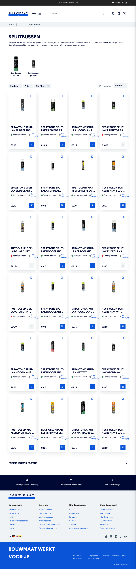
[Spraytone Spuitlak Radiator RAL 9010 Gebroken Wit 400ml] (113, 105)
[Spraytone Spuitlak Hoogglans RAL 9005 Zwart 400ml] (53, 347)
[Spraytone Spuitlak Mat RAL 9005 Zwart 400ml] (83, 408)
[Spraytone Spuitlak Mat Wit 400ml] (83, 347)
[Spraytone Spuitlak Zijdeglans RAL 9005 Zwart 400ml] (83, 226)
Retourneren (74, 513)
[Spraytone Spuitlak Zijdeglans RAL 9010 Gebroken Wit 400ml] (113, 226)
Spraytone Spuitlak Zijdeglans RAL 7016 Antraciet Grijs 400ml (22, 129)
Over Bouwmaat (106, 509)
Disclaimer (115, 556)
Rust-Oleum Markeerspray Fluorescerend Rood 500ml (113, 431)
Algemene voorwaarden (79, 528)
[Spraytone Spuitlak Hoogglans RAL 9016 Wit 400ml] (83, 287)
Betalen (72, 521)
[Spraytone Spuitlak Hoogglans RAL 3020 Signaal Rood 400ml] (53, 287)
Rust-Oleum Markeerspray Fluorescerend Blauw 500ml (22, 431)
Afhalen (72, 524)
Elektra (11, 528)
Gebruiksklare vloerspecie (50, 524)
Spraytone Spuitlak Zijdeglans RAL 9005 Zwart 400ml (82, 250)
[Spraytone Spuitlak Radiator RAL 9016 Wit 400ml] (53, 105)
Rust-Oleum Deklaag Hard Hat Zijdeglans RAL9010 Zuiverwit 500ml (22, 310)
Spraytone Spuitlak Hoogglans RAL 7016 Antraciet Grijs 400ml (22, 371)
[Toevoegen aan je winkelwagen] (31, 144)
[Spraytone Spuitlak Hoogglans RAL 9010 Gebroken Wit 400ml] (83, 105)
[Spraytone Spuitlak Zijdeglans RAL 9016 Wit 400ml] (22, 166)
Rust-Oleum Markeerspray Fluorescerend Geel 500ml (82, 189)
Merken (14, 86)
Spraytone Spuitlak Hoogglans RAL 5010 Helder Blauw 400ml (52, 250)
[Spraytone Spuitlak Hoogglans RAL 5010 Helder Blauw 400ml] (53, 226)
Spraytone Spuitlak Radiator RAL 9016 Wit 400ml (52, 129)
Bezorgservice (45, 513)
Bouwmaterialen (15, 509)
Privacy (106, 556)
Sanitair (11, 524)
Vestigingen (105, 513)
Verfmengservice (46, 517)
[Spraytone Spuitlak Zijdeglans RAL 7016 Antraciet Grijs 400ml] (22, 105)
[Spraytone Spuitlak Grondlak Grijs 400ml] (53, 166)
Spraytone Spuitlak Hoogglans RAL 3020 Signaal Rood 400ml (52, 310)
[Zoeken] (102, 13)
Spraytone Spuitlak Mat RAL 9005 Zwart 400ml (82, 431)
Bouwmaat (122, 564)
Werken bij (104, 524)
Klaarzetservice (45, 509)
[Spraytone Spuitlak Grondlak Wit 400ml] (113, 347)
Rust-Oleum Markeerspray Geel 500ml (52, 431)
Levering (72, 517)
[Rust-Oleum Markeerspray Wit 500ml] (113, 287)
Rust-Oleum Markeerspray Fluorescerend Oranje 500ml (113, 189)
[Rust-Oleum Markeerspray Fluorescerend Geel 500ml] (83, 166)
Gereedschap (14, 513)
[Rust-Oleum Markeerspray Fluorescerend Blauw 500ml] (22, 408)
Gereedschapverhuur (48, 528)
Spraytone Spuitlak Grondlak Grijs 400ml (52, 189)
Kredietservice (45, 521)
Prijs (27, 86)
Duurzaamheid (106, 521)
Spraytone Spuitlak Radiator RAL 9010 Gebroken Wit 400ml (113, 129)
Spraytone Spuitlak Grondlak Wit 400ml (113, 371)
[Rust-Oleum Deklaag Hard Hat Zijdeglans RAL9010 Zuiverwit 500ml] (22, 287)
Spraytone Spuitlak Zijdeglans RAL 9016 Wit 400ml (22, 189)
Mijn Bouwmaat (106, 517)
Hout (10, 517)
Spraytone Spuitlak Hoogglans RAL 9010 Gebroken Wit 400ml (82, 129)
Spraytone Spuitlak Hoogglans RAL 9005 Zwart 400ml (52, 371)
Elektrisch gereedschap (18, 521)
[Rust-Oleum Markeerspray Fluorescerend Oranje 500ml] (113, 166)
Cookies (124, 556)
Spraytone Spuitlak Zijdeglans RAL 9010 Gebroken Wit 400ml (113, 250)
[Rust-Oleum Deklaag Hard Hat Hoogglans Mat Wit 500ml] (22, 226)
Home (11, 24)
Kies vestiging (34, 135)
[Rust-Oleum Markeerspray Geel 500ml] (53, 408)
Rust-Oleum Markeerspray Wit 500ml (113, 310)
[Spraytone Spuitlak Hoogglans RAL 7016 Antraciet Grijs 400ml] (22, 347)
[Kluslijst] (119, 14)
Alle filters (40, 86)
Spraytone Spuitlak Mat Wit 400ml (82, 371)
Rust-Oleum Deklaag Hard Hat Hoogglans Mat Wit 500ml (22, 250)
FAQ (71, 509)
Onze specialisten (107, 528)
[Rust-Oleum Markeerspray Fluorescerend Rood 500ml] (113, 408)
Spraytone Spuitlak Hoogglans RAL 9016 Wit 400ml (82, 310)
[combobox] (77, 13)
